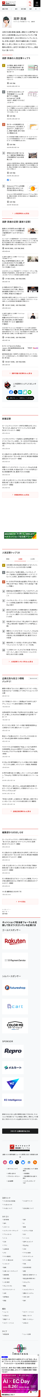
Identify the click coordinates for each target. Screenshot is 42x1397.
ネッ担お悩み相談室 (9, 1201)
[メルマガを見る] (5, 1162)
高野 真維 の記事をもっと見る (22, 373)
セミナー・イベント (28, 1312)
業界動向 (6, 1297)
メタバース (6, 1227)
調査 (4, 1300)
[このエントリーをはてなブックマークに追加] (20, 392)
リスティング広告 (28, 1230)
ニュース (5, 1312)
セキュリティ (26, 1282)
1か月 (32, 559)
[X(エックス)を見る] (17, 1162)
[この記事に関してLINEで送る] (29, 392)
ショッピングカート (28, 1289)
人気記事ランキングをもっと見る (22, 662)
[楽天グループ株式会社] (15, 941)
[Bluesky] (23, 1162)
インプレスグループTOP (29, 1182)
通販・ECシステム (28, 1293)
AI (36, 9)
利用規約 (27, 1173)
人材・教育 (6, 1282)
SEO (24, 1234)
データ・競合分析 (8, 1260)
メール (5, 1238)
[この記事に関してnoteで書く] (25, 392)
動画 (4, 1267)
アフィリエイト (7, 1234)
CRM (24, 1249)
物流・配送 (6, 1278)
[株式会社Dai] (15, 1006)
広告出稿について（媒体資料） (30, 1169)
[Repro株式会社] (13, 1051)
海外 (16, 9)
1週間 (20, 559)
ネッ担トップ (5, 909)
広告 (4, 1242)
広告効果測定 (27, 1267)
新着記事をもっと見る (21, 495)
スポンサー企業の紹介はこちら (20, 1131)
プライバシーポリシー (14, 1176)
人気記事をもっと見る (21, 213)
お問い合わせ (12, 1173)
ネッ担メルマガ (7, 1204)
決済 (4, 1293)
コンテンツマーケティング (10, 1230)
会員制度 (6, 1249)
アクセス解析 (27, 1253)
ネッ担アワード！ (28, 1201)
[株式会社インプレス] (20, 1349)
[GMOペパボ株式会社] (15, 1025)
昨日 (7, 559)
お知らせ (6, 1315)
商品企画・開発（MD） (29, 1278)
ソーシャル (26, 1238)
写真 (24, 1264)
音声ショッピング (28, 1242)
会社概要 (10, 1181)
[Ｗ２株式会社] (13, 1083)
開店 (24, 1286)
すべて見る (21, 902)
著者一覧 (4, 911)
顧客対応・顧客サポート (30, 1275)
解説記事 (6, 1334)
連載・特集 (5, 9)
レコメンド (6, 1264)
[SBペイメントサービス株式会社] (15, 960)
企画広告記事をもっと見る (22, 811)
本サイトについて (13, 1169)
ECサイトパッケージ (9, 1289)
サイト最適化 (7, 1256)
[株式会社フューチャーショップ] (15, 987)
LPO (4, 1253)
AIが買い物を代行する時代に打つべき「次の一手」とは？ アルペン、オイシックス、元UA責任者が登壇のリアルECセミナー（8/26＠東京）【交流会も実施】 (19, 1361)
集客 (24, 1227)
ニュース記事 (27, 1334)
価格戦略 (6, 1275)
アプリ (5, 1245)
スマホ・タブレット (28, 1256)
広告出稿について (28, 1208)
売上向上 (26, 1245)
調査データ (6, 1319)
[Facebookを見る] (11, 1162)
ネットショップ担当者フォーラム (8, 3)
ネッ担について (7, 1208)
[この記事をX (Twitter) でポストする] (16, 392)
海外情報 (23, 9)
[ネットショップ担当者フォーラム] (20, 1149)
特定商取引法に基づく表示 (30, 1177)
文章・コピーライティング (10, 1271)
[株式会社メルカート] (13, 1067)
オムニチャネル (7, 1286)
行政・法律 (26, 1297)
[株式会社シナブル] (13, 1100)
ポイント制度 (27, 1260)
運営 (24, 1271)
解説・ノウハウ (27, 1315)
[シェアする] (11, 392)
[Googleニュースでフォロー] (29, 1162)
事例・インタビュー (28, 1319)
